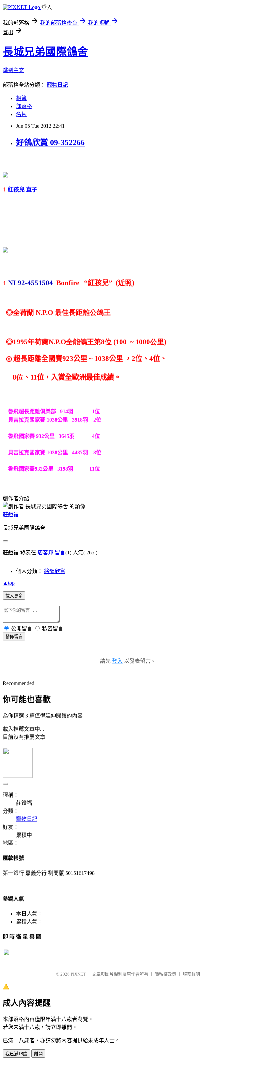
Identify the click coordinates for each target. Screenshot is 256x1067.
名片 (21, 114)
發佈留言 (14, 636)
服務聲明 (191, 974)
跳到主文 (13, 70)
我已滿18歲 (16, 1053)
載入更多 (14, 595)
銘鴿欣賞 (54, 571)
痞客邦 (45, 552)
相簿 (21, 98)
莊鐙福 (11, 514)
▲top (9, 583)
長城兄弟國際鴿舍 (45, 52)
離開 (38, 1053)
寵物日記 (57, 85)
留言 (60, 552)
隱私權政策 (165, 974)
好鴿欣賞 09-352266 (50, 142)
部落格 (24, 106)
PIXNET (78, 974)
